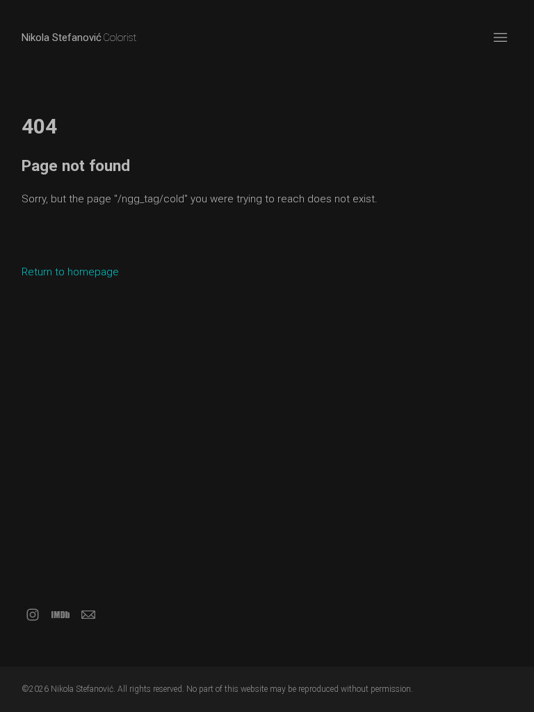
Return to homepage (70, 272)
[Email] (88, 615)
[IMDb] (60, 615)
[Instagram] (33, 615)
